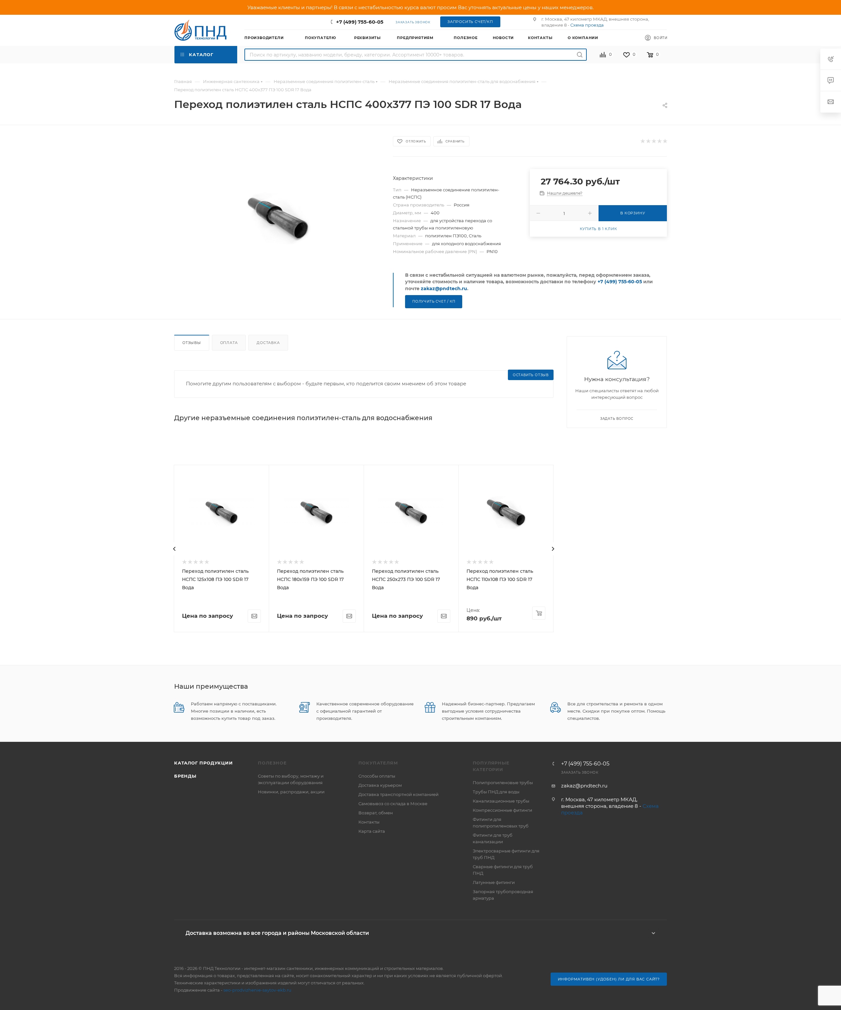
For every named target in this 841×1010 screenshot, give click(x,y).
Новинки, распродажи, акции (291, 791)
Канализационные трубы (501, 801)
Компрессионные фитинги (502, 810)
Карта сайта (371, 831)
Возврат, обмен (375, 812)
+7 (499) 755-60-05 (359, 22)
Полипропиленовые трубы (503, 782)
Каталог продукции (203, 762)
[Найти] (580, 55)
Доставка (268, 342)
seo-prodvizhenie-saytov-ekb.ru (257, 990)
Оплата (229, 342)
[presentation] (174, 548)
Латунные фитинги (494, 882)
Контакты (368, 822)
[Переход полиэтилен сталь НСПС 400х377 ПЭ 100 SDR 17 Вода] (278, 218)
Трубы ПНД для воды (496, 791)
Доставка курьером (380, 785)
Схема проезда (587, 25)
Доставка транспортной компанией (398, 794)
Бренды (185, 776)
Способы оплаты (376, 776)
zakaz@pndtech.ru (444, 288)
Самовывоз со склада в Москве (392, 803)
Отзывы (191, 342)
